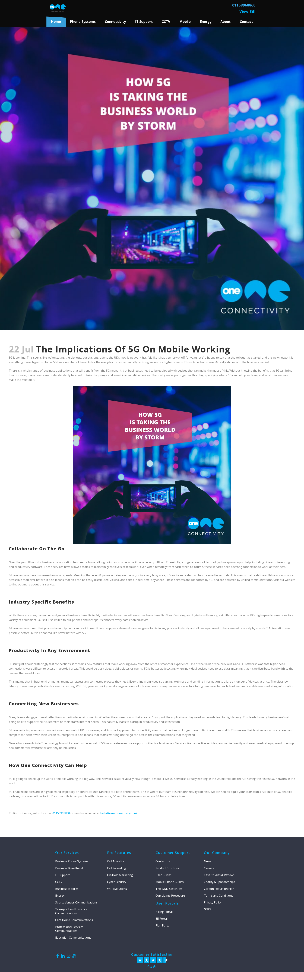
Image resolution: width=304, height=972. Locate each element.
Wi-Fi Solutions (117, 889)
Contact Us (163, 861)
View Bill (247, 11)
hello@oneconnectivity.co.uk (118, 813)
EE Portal (161, 919)
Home (56, 21)
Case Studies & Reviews (219, 875)
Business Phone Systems (71, 861)
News (207, 861)
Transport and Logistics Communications (71, 911)
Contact (246, 21)
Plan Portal (163, 925)
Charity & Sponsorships (219, 882)
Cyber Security (116, 882)
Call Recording (116, 868)
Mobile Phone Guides (170, 882)
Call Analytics (115, 861)
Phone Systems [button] (83, 21)
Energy (205, 21)
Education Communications (73, 937)
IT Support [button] (144, 21)
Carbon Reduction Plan (219, 889)
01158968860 (61, 813)
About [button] (225, 21)
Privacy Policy (212, 902)
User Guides (164, 875)
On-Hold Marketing (120, 875)
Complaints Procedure (170, 896)
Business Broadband (69, 868)
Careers (209, 868)
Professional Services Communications (69, 929)
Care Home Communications (74, 920)
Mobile (185, 21)
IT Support (62, 875)
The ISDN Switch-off (169, 889)
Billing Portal (164, 912)
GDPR (207, 909)
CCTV (166, 21)
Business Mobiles (66, 889)
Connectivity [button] (115, 21)
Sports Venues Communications (76, 902)
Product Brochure (167, 868)
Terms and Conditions (218, 896)
